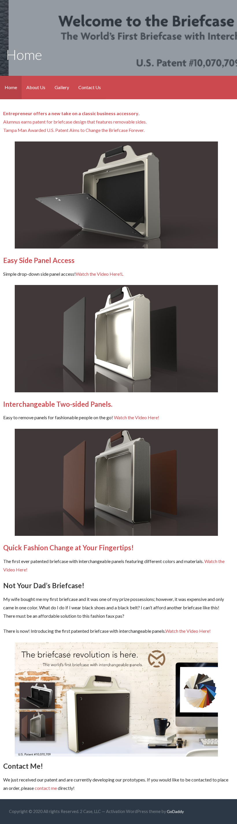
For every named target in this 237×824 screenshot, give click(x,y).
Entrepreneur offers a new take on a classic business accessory (70, 113)
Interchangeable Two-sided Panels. (57, 404)
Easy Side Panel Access (39, 260)
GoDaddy (175, 811)
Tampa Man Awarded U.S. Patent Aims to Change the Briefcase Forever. (74, 130)
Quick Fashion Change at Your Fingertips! (68, 547)
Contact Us (89, 87)
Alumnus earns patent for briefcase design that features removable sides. (75, 121)
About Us (35, 87)
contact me (46, 788)
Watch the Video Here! (98, 274)
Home (11, 87)
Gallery (62, 87)
